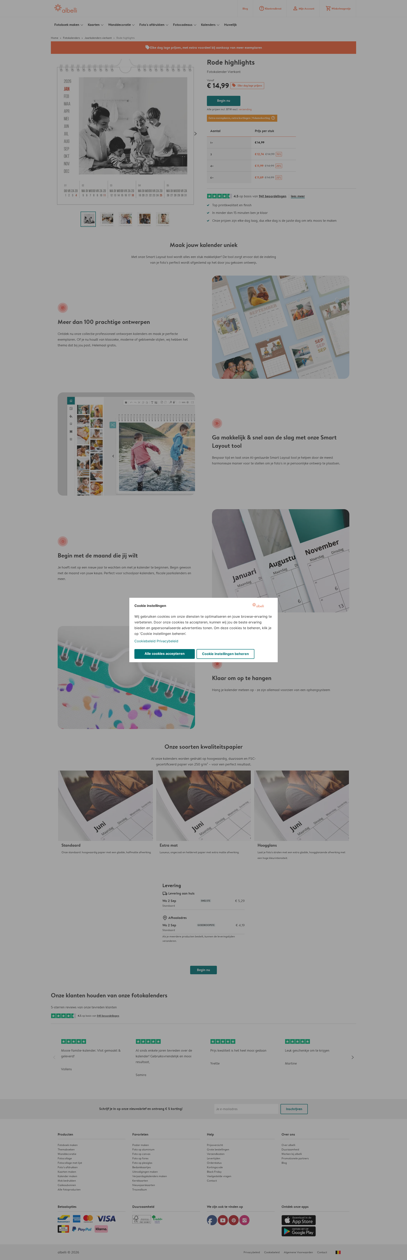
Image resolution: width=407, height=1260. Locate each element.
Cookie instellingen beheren (225, 654)
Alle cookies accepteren (165, 653)
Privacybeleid (167, 641)
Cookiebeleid (145, 641)
